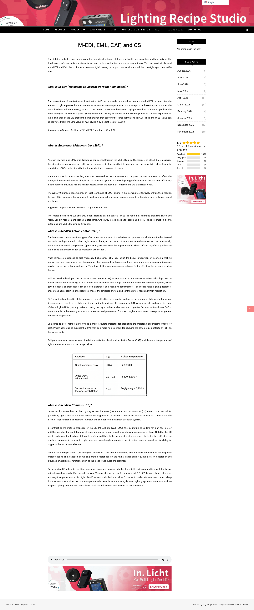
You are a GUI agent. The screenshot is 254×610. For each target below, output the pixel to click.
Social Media (175, 29)
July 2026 (182, 77)
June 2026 (182, 84)
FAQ (157, 29)
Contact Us (194, 29)
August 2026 (184, 70)
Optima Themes (29, 604)
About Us (60, 29)
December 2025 (185, 125)
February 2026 (184, 111)
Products (76, 29)
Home (46, 29)
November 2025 (185, 131)
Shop (113, 29)
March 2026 (183, 104)
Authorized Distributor (136, 29)
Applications (97, 29)
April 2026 (182, 97)
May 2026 (182, 91)
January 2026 (184, 118)
